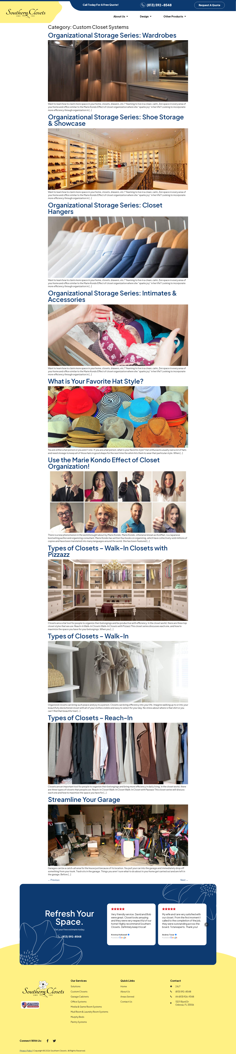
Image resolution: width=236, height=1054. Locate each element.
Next (184, 879)
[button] (107, 924)
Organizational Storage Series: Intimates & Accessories (112, 296)
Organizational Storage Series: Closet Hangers (105, 208)
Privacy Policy (26, 1050)
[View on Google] (122, 937)
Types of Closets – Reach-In (90, 718)
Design (144, 16)
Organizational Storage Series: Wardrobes (112, 35)
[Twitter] (54, 1041)
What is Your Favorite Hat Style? (96, 381)
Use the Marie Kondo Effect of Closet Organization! (104, 463)
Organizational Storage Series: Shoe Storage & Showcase (116, 120)
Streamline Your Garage (84, 799)
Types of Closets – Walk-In (88, 636)
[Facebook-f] (47, 1041)
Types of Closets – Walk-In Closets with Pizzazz (108, 551)
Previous (53, 879)
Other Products (173, 16)
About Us (119, 16)
